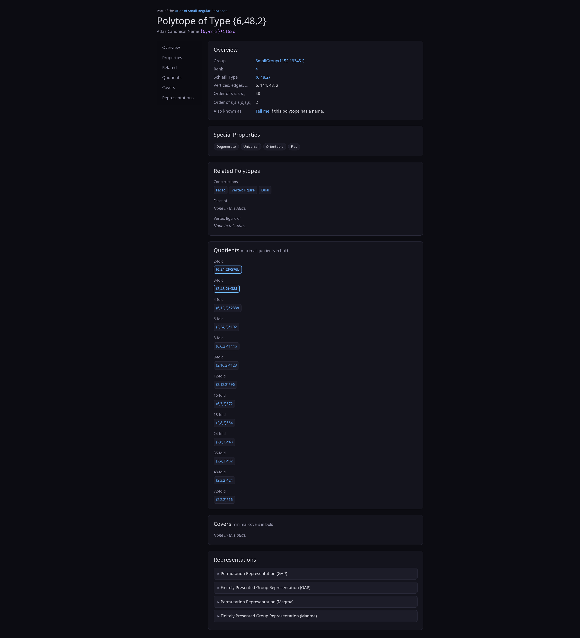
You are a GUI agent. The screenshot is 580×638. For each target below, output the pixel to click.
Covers (168, 87)
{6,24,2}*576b (227, 269)
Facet (220, 190)
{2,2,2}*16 (224, 499)
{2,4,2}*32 (224, 461)
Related (169, 67)
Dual (265, 190)
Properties (172, 57)
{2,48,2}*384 (226, 288)
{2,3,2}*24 (224, 480)
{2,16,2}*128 (226, 365)
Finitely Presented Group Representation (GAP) (265, 587)
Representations (178, 97)
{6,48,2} (263, 77)
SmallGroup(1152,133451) (280, 60)
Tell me (262, 111)
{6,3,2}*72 (224, 403)
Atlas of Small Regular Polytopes (201, 10)
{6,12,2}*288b (227, 307)
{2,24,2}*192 (226, 326)
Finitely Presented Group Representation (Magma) (269, 616)
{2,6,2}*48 (224, 442)
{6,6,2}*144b (226, 346)
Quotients (171, 77)
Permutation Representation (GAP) (254, 573)
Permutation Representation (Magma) (257, 601)
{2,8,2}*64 (224, 422)
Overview (171, 47)
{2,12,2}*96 (225, 384)
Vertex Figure (243, 190)
